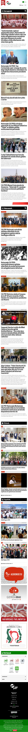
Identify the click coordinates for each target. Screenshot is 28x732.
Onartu (14, 730)
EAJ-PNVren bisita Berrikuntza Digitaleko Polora (11, 540)
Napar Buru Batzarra (14, 693)
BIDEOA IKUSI (6, 439)
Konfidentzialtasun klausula (14, 717)
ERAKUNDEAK (5, 656)
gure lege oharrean (13, 729)
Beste (3, 679)
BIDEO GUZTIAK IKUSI (6, 495)
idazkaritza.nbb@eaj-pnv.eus (14, 707)
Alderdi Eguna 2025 (5, 520)
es (25, 2)
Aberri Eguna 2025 (5, 560)
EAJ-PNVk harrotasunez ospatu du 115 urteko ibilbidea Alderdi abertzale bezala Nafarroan (13, 468)
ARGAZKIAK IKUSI (8, 516)
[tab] (14, 656)
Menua (21, 5)
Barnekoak (4, 676)
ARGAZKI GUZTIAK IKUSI (7, 563)
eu (23, 2)
